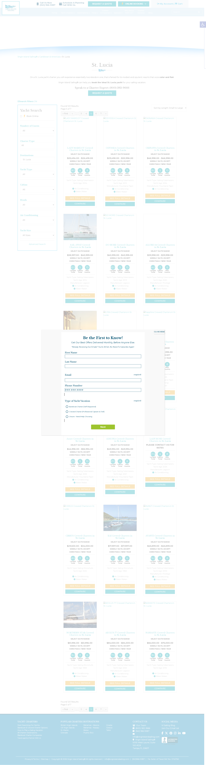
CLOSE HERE (159, 332)
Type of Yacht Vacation (77, 401)
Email (68, 375)
